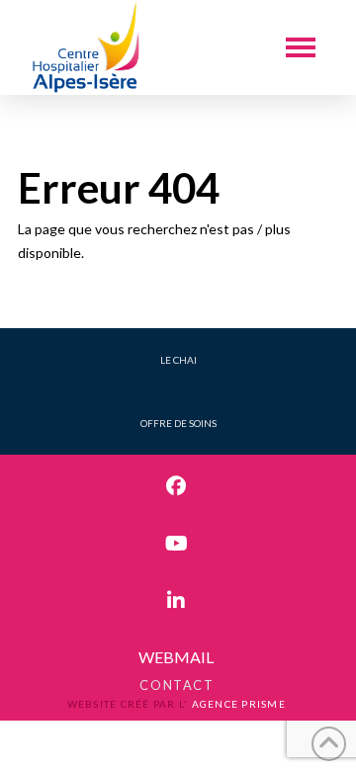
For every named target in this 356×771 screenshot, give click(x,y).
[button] (300, 47)
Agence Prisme (239, 704)
